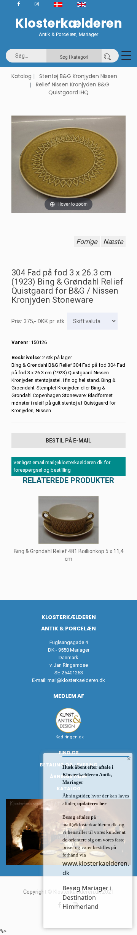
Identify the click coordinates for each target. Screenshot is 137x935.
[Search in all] (107, 56)
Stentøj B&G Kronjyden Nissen (78, 76)
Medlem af (68, 696)
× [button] (129, 758)
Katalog (21, 76)
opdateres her (91, 803)
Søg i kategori (74, 57)
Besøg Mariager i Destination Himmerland (87, 897)
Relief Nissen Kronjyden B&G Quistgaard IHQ (72, 89)
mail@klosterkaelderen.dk (76, 680)
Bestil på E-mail (68, 441)
